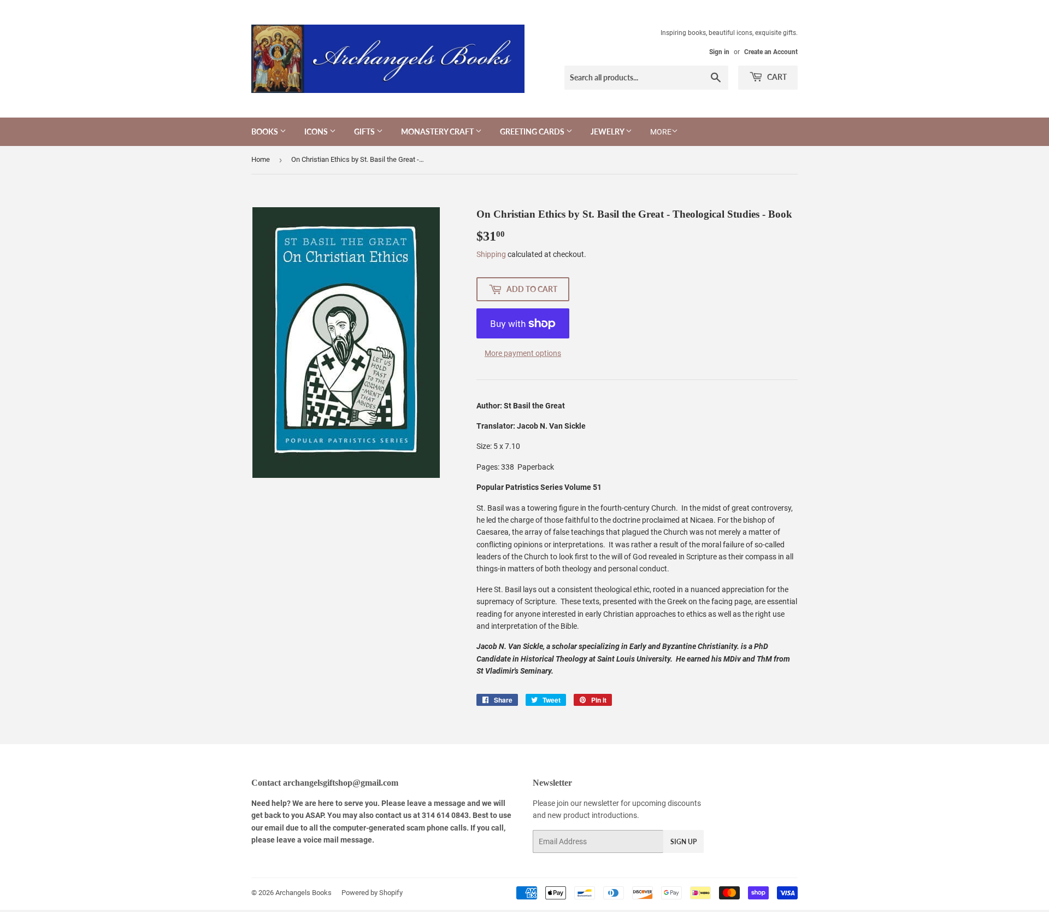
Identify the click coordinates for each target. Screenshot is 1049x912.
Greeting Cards (533, 131)
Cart (776, 76)
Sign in (719, 52)
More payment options (523, 353)
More (660, 131)
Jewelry (608, 131)
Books (265, 131)
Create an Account (771, 52)
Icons (316, 131)
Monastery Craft (438, 131)
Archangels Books (303, 892)
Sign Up (683, 842)
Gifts (365, 131)
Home (260, 159)
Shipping (491, 254)
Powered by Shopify (372, 892)
